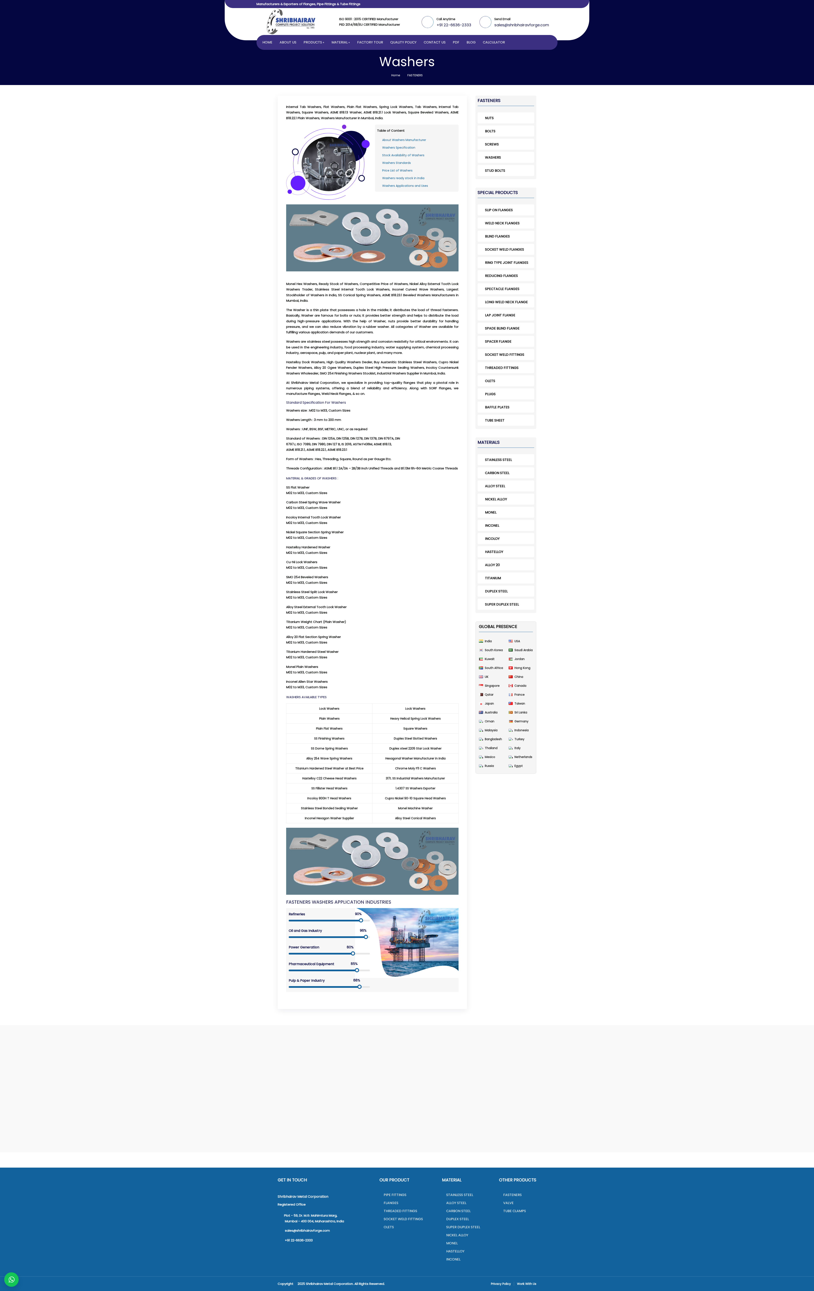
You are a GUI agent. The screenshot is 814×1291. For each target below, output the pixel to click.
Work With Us (526, 1284)
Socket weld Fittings (504, 354)
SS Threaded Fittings (450, 1065)
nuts (489, 118)
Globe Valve (669, 1071)
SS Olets (33, 1065)
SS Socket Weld (381, 1071)
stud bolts (495, 170)
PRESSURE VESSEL (182, 1065)
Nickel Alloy (496, 499)
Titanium (493, 578)
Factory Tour (370, 42)
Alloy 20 (492, 564)
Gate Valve (647, 1071)
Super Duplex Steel (502, 604)
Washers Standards (396, 163)
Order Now (52, 1084)
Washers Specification (398, 147)
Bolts (584, 1065)
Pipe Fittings (395, 1195)
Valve (508, 1203)
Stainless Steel (498, 459)
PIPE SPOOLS (200, 1071)
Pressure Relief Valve (669, 1083)
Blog (471, 42)
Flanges (391, 1203)
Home (267, 42)
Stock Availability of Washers (403, 155)
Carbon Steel (497, 472)
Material (340, 42)
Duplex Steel (496, 591)
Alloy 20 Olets (54, 1065)
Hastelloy (494, 551)
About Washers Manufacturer (404, 140)
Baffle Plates (497, 407)
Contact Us (435, 42)
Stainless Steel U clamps (127, 1083)
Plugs (490, 394)
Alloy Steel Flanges (265, 1065)
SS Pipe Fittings (311, 1065)
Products (313, 42)
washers (493, 157)
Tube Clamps (514, 1211)
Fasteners (512, 1195)
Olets (490, 380)
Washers (613, 1065)
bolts (490, 131)
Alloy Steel (495, 486)
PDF (456, 42)
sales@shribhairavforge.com (521, 25)
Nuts (573, 1065)
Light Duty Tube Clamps (114, 1071)
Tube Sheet (495, 420)
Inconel (492, 525)
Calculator (494, 42)
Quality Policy (403, 42)
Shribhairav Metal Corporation (329, 1283)
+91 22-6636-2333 (453, 25)
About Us (288, 42)
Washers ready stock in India (403, 178)
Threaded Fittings (502, 367)
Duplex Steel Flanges (247, 1071)
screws (492, 144)
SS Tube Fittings (518, 1065)
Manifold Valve (662, 1077)
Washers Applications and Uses (405, 186)
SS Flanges (238, 1065)
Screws (597, 1065)
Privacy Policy (501, 1284)
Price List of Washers (397, 170)
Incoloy (492, 538)
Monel (490, 512)
